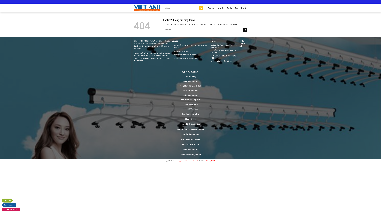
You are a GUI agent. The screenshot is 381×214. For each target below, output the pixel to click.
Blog (236, 8)
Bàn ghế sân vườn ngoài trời (194, 129)
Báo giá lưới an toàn (190, 109)
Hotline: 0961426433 (11, 209)
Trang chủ (211, 8)
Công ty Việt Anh (211, 161)
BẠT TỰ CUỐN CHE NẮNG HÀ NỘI (221, 61)
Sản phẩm (220, 8)
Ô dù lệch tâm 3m (193, 124)
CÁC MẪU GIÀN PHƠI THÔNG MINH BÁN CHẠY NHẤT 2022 (223, 52)
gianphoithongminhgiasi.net (188, 58)
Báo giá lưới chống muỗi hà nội (191, 86)
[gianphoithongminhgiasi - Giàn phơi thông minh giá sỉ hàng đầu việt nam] (147, 8)
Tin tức (229, 8)
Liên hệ (243, 8)
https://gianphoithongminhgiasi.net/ (187, 161)
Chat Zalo (7, 200)
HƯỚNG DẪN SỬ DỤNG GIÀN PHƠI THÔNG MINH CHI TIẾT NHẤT (224, 46)
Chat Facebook (9, 205)
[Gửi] (201, 8)
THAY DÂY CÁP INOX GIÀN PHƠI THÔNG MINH (223, 57)
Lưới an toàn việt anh (243, 43)
